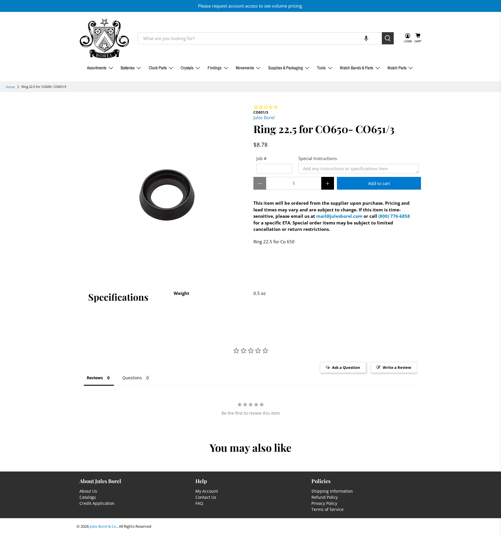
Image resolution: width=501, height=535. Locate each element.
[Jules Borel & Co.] (104, 38)
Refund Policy (324, 497)
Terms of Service (327, 509)
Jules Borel (264, 117)
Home (10, 86)
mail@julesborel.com (339, 216)
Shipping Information (332, 491)
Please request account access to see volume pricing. (250, 6)
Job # (261, 158)
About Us (88, 491)
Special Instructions (317, 158)
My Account (206, 491)
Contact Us (205, 497)
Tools (321, 68)
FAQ (199, 503)
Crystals (187, 68)
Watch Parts (396, 68)
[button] (366, 38)
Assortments (96, 68)
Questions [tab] (132, 377)
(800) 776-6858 (394, 216)
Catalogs (87, 497)
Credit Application (97, 503)
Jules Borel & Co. (103, 526)
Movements (245, 68)
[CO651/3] (163, 188)
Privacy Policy (324, 503)
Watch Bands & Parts (356, 68)
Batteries (128, 68)
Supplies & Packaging (285, 68)
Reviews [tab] (95, 377)
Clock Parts (158, 68)
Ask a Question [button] (346, 367)
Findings (215, 68)
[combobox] (260, 38)
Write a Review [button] (397, 367)
